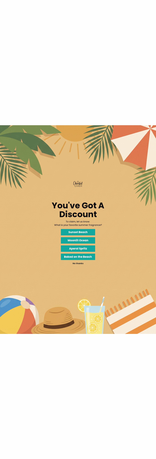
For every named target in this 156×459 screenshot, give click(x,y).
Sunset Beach (78, 232)
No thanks (78, 263)
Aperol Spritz (78, 248)
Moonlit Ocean (78, 240)
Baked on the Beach (78, 257)
